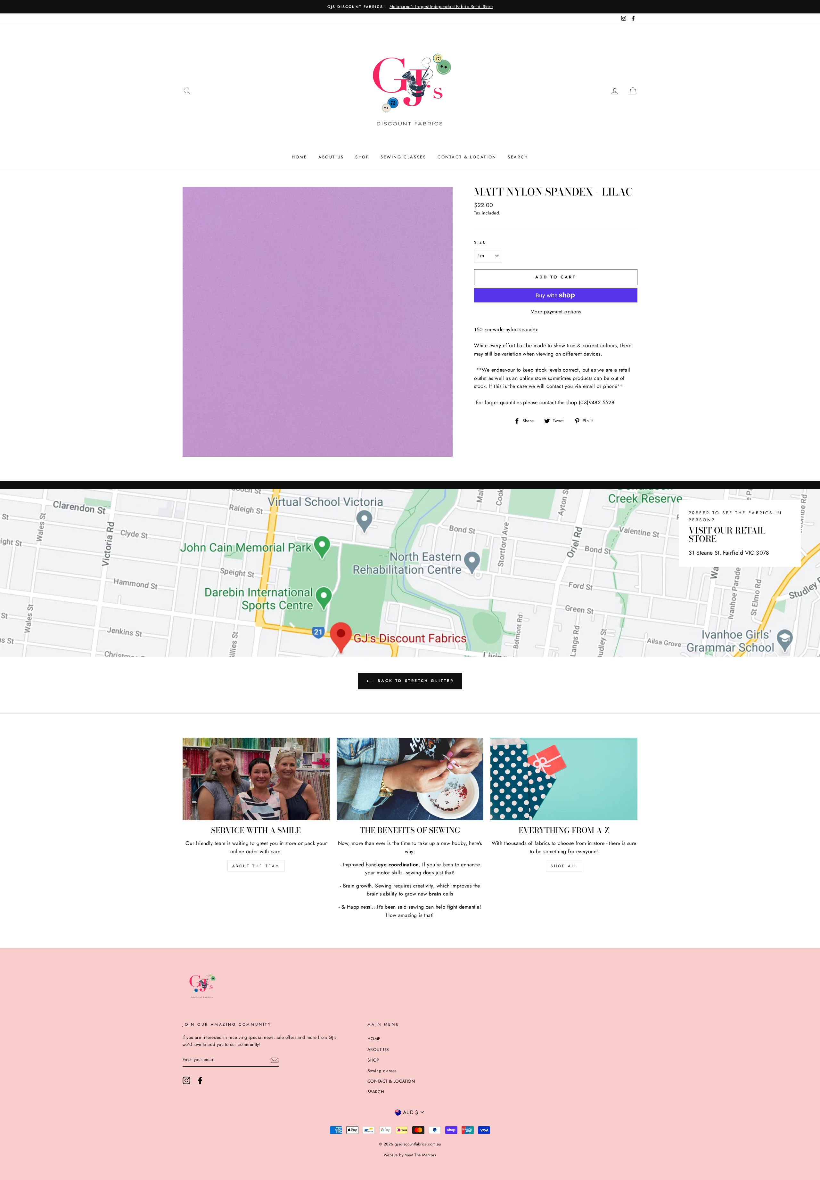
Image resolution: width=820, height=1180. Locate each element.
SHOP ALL (564, 866)
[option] (410, 6)
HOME (299, 157)
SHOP (362, 157)
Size (480, 242)
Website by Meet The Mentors (410, 1155)
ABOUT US (331, 157)
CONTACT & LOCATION (467, 157)
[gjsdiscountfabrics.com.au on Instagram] (186, 1080)
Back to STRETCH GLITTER (414, 681)
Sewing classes (403, 157)
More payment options (555, 311)
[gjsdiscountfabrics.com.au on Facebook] (200, 1080)
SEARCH (518, 157)
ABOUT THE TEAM (256, 866)
